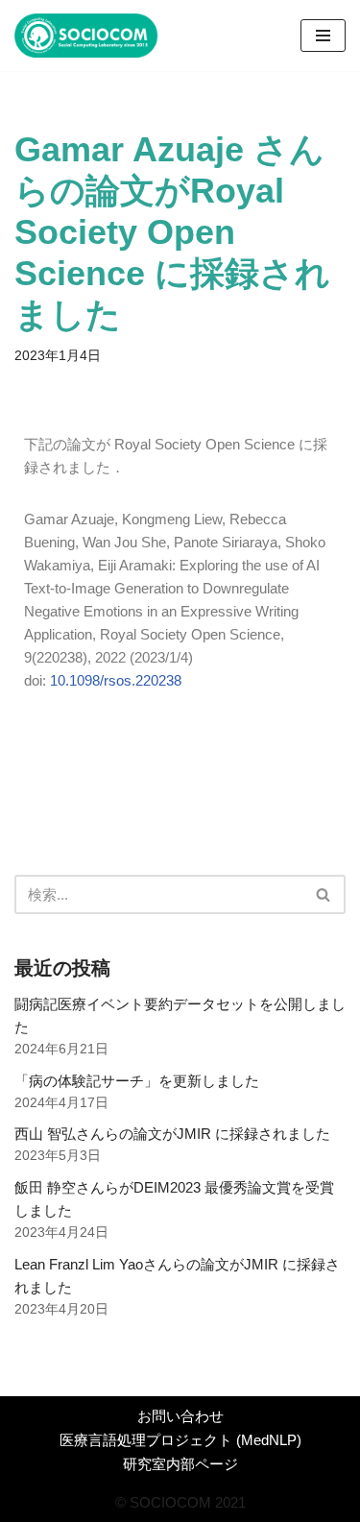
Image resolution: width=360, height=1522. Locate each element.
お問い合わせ (180, 1416)
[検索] (324, 894)
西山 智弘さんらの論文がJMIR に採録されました (172, 1133)
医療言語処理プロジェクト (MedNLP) (180, 1440)
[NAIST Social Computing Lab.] (86, 35)
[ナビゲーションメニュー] (323, 35)
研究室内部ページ (180, 1464)
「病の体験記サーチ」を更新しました (136, 1081)
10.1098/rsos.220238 (115, 680)
